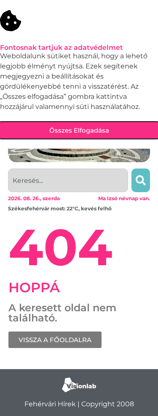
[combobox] (68, 180)
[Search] (140, 180)
